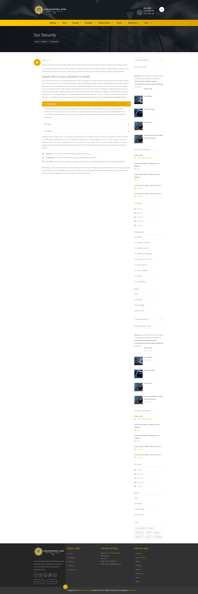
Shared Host (139, 537)
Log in (136, 294)
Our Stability (148, 96)
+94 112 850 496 (148, 11)
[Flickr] (50, 575)
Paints (138, 561)
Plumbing (139, 565)
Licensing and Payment (144, 259)
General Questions (142, 248)
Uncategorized (141, 282)
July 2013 (139, 225)
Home (37, 41)
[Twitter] (40, 575)
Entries (138, 299)
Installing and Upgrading (144, 254)
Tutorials (139, 276)
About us (44, 41)
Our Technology (149, 109)
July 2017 (139, 209)
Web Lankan (131, 590)
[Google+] (55, 575)
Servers (156, 532)
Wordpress (158, 537)
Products (72, 557)
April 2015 (139, 217)
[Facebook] (36, 575)
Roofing (138, 569)
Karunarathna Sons (85, 590)
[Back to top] (65, 587)
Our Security (148, 122)
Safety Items (140, 573)
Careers (71, 565)
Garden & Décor (141, 557)
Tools (137, 581)
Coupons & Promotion (143, 242)
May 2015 (139, 213)
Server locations (142, 265)
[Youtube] (45, 575)
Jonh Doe (140, 188)
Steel (137, 577)
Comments (139, 305)
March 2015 (140, 221)
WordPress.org (139, 311)
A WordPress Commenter (145, 158)
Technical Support (142, 270)
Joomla (150, 528)
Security (148, 532)
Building (138, 553)
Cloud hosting (140, 528)
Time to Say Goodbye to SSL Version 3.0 (147, 185)
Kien (138, 169)
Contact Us (39, 581)
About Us (72, 561)
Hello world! (148, 89)
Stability (149, 537)
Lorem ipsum (139, 532)
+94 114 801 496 (148, 14)
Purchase (51, 581)
